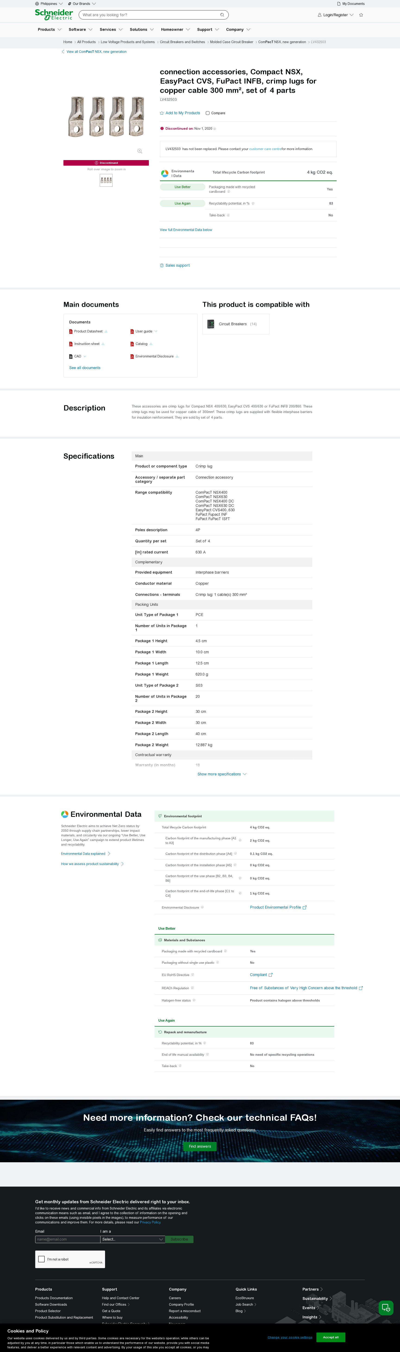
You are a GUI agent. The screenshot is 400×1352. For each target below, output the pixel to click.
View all (97, 52)
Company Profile (181, 1304)
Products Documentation (54, 1298)
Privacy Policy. (150, 1222)
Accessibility (178, 1317)
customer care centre (265, 149)
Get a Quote (111, 1311)
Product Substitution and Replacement (64, 1317)
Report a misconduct (185, 1311)
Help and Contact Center (120, 1298)
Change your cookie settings (290, 1337)
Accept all (331, 1337)
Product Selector (48, 1311)
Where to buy (112, 1317)
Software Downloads (51, 1304)
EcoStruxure (245, 1298)
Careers (175, 1298)
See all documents (84, 368)
